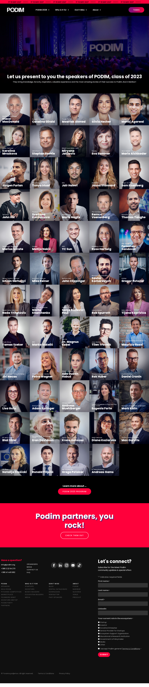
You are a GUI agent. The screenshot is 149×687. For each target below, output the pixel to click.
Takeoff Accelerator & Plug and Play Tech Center (104, 405)
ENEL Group (125, 243)
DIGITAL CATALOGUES (58, 589)
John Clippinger (73, 281)
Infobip (124, 278)
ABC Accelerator (67, 469)
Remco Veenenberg (101, 216)
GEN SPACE (36, 151)
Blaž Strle (9, 440)
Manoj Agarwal (133, 121)
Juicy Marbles (96, 342)
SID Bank (5, 469)
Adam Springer (43, 408)
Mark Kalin (129, 408)
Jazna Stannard (103, 185)
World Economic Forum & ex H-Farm (134, 341)
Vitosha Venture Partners (130, 437)
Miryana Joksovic (68, 152)
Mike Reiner (40, 281)
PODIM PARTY (7, 603)
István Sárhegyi (14, 281)
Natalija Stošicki (14, 472)
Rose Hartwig (101, 249)
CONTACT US (32, 570)
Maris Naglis (71, 217)
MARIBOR (77, 589)
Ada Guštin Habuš (70, 375)
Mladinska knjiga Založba (41, 374)
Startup (103, 622)
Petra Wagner (42, 376)
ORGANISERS (32, 564)
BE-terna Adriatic (8, 437)
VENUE (75, 594)
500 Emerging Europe (39, 183)
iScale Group (6, 342)
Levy (93, 119)
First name (104, 581)
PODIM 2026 (41, 10)
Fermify (94, 151)
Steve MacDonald (10, 120)
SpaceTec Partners (128, 214)
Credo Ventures (7, 148)
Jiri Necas (9, 376)
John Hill (8, 217)
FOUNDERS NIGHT (8, 597)
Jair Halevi (70, 185)
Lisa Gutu (9, 408)
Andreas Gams (103, 472)
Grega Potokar (72, 472)
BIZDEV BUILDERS (32, 592)
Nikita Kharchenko (41, 311)
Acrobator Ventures (39, 278)
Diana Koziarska (104, 440)
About (95, 10)
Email (101, 600)
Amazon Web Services (39, 307)
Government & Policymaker (112, 639)
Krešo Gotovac (73, 440)
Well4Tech (95, 183)
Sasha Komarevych (101, 279)
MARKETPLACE (7, 594)
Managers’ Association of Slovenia (134, 406)
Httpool (64, 214)
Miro (63, 183)
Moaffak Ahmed (74, 121)
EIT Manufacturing (98, 469)
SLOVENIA (77, 592)
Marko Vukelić (42, 344)
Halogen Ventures (38, 119)
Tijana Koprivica (134, 312)
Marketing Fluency (98, 246)
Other (102, 645)
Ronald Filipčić (43, 472)
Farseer (34, 246)
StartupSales (36, 406)
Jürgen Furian (12, 185)
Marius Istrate (12, 249)
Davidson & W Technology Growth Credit (44, 437)
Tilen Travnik (101, 344)
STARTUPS (29, 586)
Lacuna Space (97, 310)
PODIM (75, 586)
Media (102, 642)
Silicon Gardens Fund (69, 371)
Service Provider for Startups (112, 631)
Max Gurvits (130, 440)
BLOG (51, 586)
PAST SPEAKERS (55, 597)
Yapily (4, 406)
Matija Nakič (41, 249)
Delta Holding (126, 310)
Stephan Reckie (43, 153)
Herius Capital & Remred (10, 278)
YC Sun (67, 249)
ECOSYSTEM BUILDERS (34, 594)
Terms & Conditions (131, 648)
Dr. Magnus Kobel (70, 343)
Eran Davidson (43, 440)
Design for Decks (127, 183)
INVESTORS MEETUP (9, 600)
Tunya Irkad (41, 185)
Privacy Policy (64, 673)
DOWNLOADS (54, 592)
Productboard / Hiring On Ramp (13, 374)
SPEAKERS (5, 586)
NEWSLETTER (54, 594)
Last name (104, 590)
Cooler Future (66, 119)
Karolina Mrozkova (9, 152)
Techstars (5, 214)
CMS (33, 469)
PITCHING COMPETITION (11, 592)
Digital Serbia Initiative (10, 310)
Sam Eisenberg (132, 185)
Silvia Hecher (101, 121)
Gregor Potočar (133, 281)
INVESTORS (30, 589)
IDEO (63, 246)
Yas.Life (64, 339)
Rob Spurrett (101, 312)
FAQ (28, 572)
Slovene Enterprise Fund (100, 374)
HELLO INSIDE (126, 151)
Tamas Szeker (12, 344)
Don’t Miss (80, 10)
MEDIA (29, 567)
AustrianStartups (127, 374)
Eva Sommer (101, 153)
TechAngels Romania (9, 246)
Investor (103, 625)
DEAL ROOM (6, 589)
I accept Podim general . (120, 649)
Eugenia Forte (102, 408)
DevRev (124, 119)
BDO (33, 342)
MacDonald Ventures (9, 116)
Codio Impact (66, 307)
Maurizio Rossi (132, 344)
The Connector (97, 212)
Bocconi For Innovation (100, 275)
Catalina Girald (43, 121)
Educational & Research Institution (115, 636)
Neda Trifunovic (14, 312)
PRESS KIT (77, 597)
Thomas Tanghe (134, 217)
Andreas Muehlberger (71, 407)
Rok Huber (99, 376)
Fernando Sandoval (129, 247)
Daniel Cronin (131, 376)
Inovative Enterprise (108, 628)
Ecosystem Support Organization (114, 633)
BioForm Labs (66, 278)
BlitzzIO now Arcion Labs (70, 148)
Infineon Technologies (69, 403)
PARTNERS (5, 605)
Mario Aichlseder (134, 153)
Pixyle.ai (35, 212)
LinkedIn (102, 609)
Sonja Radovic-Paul (73, 311)
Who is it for (61, 10)
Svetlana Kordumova (41, 216)
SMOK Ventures (97, 437)
